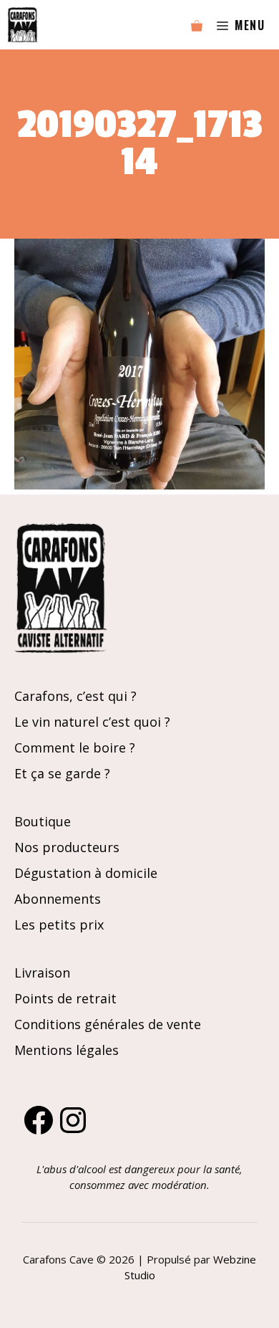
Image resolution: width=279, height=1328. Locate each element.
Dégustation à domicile (85, 873)
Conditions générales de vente (107, 1024)
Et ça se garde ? (62, 773)
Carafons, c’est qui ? (75, 695)
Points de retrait (65, 998)
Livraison (42, 972)
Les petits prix (59, 924)
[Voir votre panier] (197, 25)
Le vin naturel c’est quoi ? (92, 721)
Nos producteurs (66, 847)
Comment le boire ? (74, 747)
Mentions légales (66, 1050)
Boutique (42, 821)
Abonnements (57, 898)
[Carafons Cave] (22, 24)
